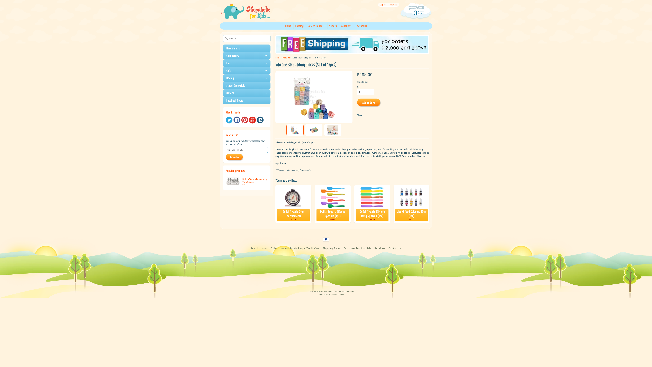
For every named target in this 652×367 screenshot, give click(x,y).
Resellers (346, 26)
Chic (228, 71)
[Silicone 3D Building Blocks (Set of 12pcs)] (295, 130)
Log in (383, 5)
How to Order (315, 26)
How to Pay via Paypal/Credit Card (300, 248)
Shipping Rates (331, 248)
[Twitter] (229, 120)
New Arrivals (233, 48)
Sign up (393, 5)
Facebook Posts (234, 100)
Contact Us (361, 26)
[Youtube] (252, 120)
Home (288, 26)
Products (286, 58)
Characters (232, 56)
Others (230, 93)
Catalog (299, 26)
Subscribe (234, 157)
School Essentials (235, 86)
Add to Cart (368, 102)
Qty (358, 87)
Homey (230, 78)
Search (333, 26)
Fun (228, 63)
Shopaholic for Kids (330, 291)
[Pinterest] (244, 120)
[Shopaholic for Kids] (245, 15)
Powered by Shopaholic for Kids (331, 294)
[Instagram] (260, 120)
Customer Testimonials (357, 248)
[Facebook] (236, 120)
